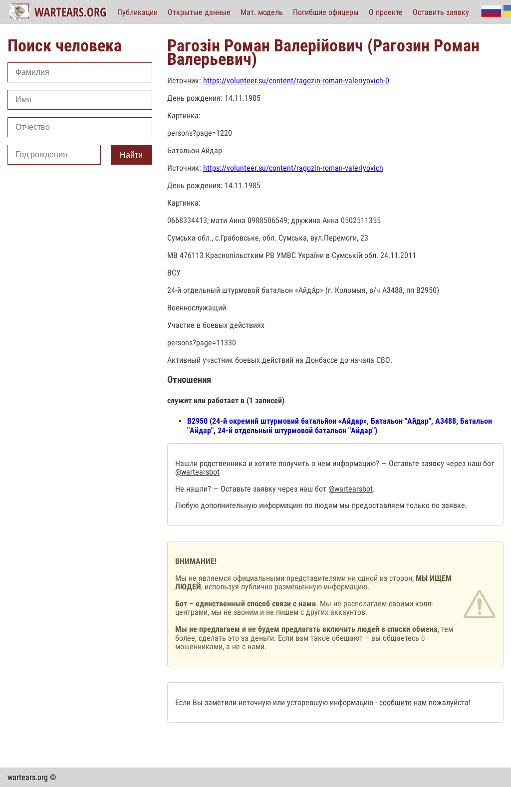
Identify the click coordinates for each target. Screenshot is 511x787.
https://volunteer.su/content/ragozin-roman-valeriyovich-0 (296, 80)
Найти (131, 155)
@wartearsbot (197, 472)
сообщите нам (403, 702)
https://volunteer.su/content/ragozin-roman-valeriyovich (293, 168)
